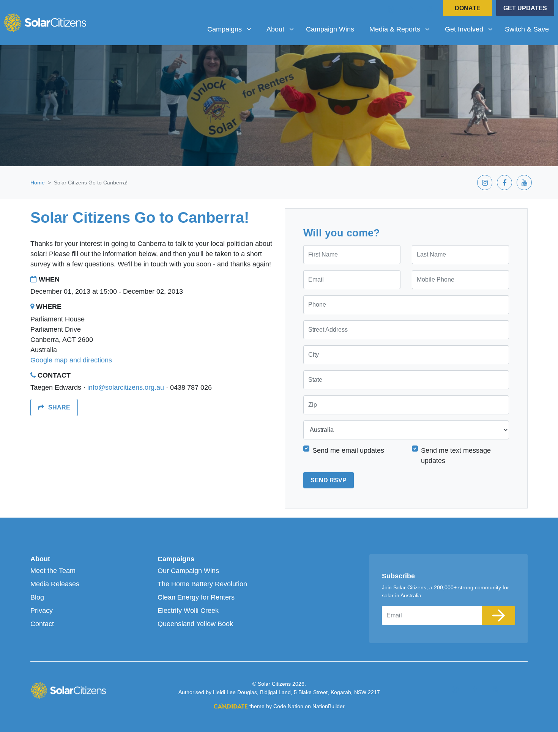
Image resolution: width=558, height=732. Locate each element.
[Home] (45, 22)
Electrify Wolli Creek (188, 610)
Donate (468, 8)
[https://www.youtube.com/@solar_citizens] (430, 9)
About (40, 559)
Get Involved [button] (472, 29)
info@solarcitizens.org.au (125, 387)
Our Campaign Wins (188, 571)
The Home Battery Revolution (202, 584)
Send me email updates (348, 450)
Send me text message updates (456, 455)
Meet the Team (53, 571)
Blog (37, 597)
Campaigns (176, 559)
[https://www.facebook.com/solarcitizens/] (410, 9)
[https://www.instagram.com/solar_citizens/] (391, 9)
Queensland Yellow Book (195, 624)
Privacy (41, 610)
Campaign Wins (330, 29)
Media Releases (54, 584)
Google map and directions (71, 360)
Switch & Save (527, 29)
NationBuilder (328, 706)
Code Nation (288, 706)
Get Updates (525, 8)
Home (37, 182)
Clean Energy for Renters (196, 597)
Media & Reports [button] (397, 29)
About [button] (283, 29)
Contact (42, 624)
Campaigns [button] (232, 29)
